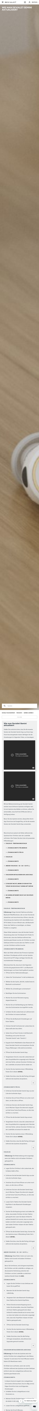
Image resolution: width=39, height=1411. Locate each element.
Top (33, 1083)
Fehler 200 (9, 856)
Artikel (20, 1071)
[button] (29, 2)
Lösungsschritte (13, 861)
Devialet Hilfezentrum (8, 712)
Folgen (19, 717)
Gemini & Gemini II (28, 712)
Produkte (19, 712)
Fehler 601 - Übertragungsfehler (16, 843)
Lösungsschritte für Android (17, 848)
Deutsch (34, 2)
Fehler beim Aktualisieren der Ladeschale (19, 874)
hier (22, 1276)
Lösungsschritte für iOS (15, 852)
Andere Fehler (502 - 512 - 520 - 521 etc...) (18, 865)
